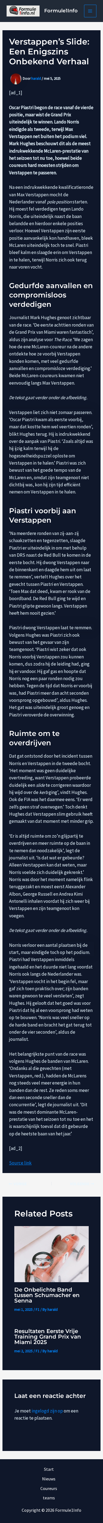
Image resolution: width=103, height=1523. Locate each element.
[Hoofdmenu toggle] (90, 11)
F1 (38, 1309)
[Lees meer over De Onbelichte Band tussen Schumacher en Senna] (51, 1254)
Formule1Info (61, 11)
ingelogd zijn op (47, 1411)
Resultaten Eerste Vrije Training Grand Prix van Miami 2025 (47, 1336)
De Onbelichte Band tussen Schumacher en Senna (47, 1295)
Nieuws (48, 1478)
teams (49, 1497)
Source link (20, 1163)
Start (49, 1469)
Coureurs (48, 1488)
